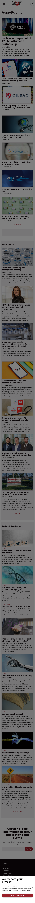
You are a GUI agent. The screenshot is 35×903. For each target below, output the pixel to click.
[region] (17, 889)
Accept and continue (17, 895)
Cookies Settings (17, 900)
